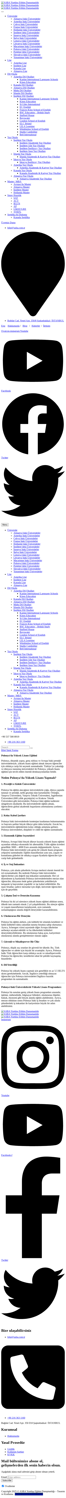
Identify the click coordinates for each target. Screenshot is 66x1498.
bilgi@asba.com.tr (16, 227)
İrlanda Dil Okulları (23, 93)
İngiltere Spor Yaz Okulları (33, 151)
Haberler (36, 326)
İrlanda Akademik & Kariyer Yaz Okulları (40, 156)
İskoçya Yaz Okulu (23, 159)
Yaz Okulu (12, 137)
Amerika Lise (20, 63)
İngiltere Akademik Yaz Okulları (35, 143)
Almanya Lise (20, 71)
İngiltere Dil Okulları (24, 96)
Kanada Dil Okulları (23, 85)
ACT (16, 201)
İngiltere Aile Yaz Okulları (32, 145)
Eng (3, 326)
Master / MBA (14, 181)
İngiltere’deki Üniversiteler (26, 32)
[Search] (31, 748)
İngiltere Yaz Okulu (23, 140)
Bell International (28, 134)
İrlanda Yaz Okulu (22, 154)
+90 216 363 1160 (16, 742)
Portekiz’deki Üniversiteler (26, 52)
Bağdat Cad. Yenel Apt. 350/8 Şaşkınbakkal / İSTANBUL (35, 320)
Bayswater (25, 118)
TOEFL (17, 212)
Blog (25, 326)
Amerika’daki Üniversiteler (27, 21)
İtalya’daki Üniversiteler (25, 38)
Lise (9, 60)
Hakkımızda (13, 326)
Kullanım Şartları (15, 1451)
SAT (16, 198)
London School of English (32, 121)
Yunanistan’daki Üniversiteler (28, 57)
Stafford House (27, 115)
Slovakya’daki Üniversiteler (27, 54)
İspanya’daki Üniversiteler (26, 35)
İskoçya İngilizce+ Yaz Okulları (35, 162)
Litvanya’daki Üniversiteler (27, 43)
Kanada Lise (20, 68)
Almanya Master (22, 187)
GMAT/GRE (20, 209)
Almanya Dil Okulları (24, 87)
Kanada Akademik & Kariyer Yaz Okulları (40, 173)
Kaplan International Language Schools (39, 79)
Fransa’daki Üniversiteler (26, 27)
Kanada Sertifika (22, 217)
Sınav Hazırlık (14, 195)
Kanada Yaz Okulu (23, 170)
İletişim (46, 326)
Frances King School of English (35, 109)
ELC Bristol (25, 123)
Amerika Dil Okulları (24, 76)
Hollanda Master (22, 192)
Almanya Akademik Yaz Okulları (36, 178)
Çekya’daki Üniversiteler (26, 24)
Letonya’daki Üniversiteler (26, 41)
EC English (25, 107)
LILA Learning (27, 126)
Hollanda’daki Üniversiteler (27, 30)
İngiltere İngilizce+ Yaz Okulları (35, 148)
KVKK (11, 1454)
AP (15, 206)
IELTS (17, 203)
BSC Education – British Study (35, 112)
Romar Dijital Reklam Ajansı (29, 1494)
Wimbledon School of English (34, 129)
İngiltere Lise (20, 65)
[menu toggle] (2, 11)
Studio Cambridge (28, 132)
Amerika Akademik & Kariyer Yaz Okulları (41, 167)
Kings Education (28, 82)
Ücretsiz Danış (8, 222)
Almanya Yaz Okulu (23, 176)
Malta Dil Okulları (22, 90)
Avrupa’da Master (22, 184)
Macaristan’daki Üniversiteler (28, 46)
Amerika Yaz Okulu (23, 165)
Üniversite (12, 16)
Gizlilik (11, 1449)
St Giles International (30, 104)
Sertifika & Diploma (17, 214)
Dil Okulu (12, 74)
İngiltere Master (21, 189)
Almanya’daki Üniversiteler (27, 18)
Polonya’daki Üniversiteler (26, 49)
